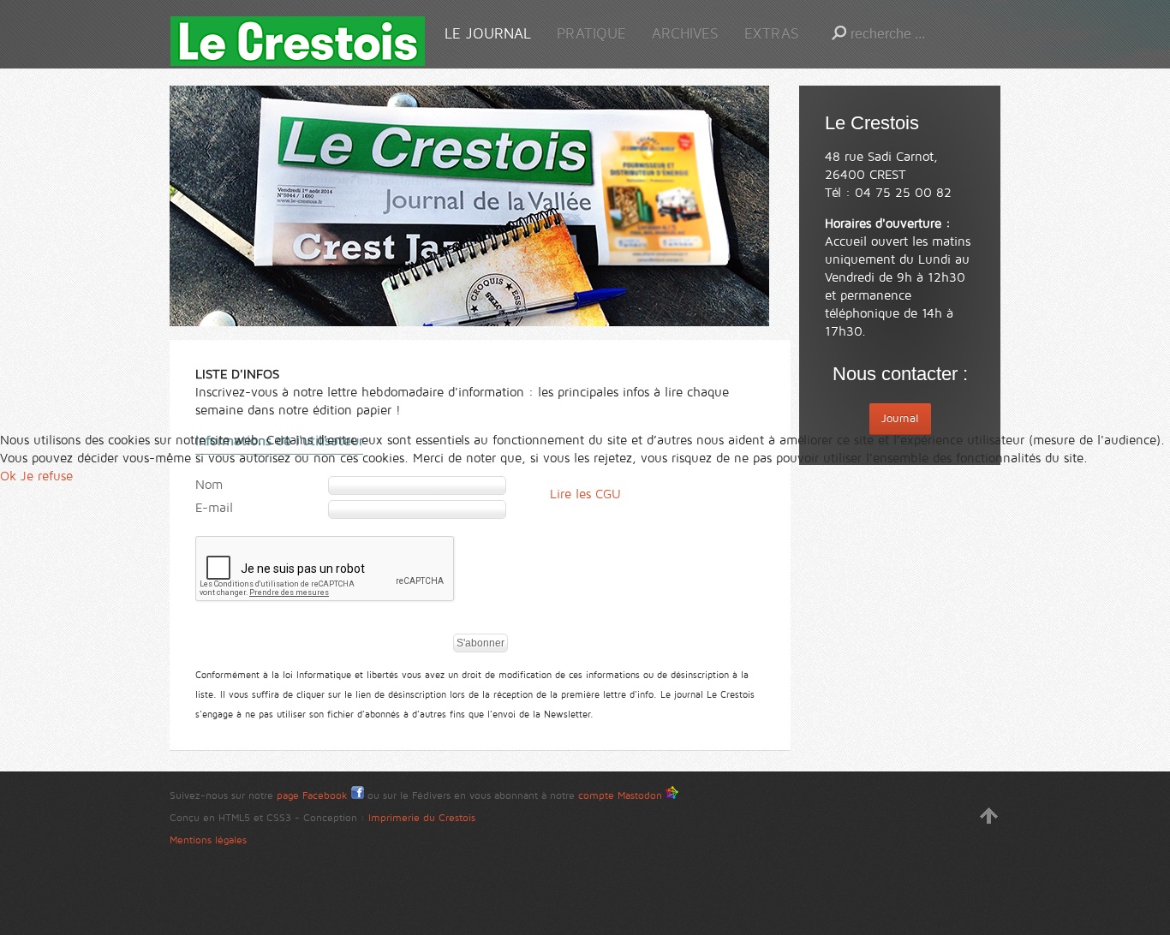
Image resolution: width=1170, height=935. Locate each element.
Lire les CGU (585, 494)
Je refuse (47, 476)
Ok (8, 476)
